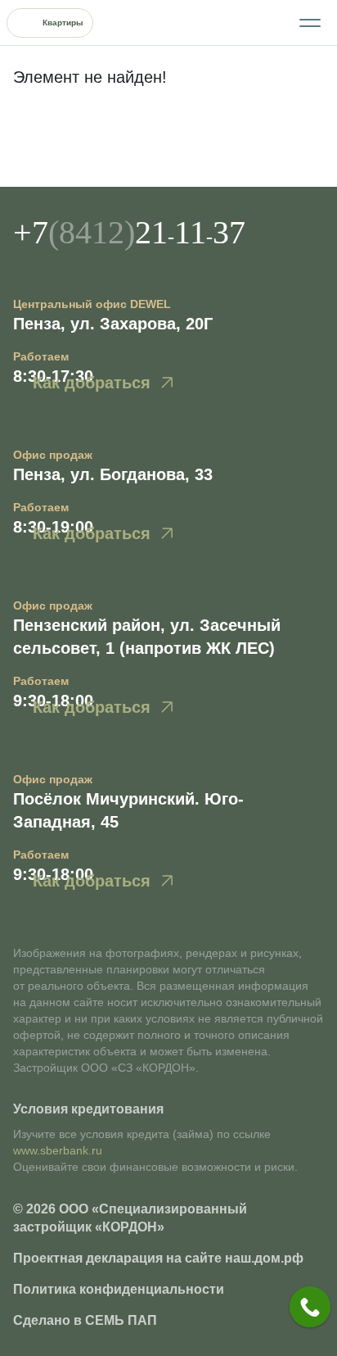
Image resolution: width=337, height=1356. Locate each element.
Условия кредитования (88, 1109)
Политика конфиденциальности (118, 1289)
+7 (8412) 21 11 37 (264, 23)
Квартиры (63, 22)
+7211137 (129, 232)
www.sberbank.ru (57, 1150)
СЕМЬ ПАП (121, 1320)
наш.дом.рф (264, 1258)
